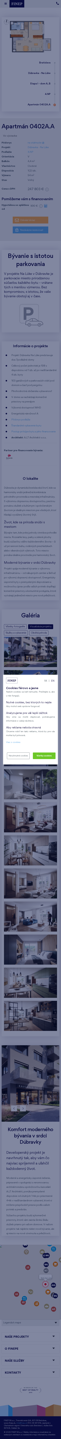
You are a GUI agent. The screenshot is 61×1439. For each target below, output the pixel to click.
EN (52, 681)
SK (45, 681)
